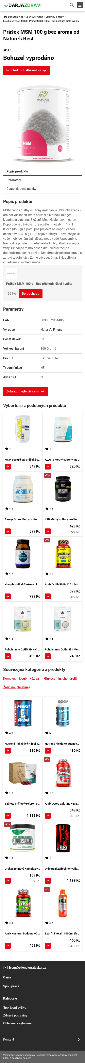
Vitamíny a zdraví (55, 17)
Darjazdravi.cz (15, 17)
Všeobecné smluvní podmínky (19, 1055)
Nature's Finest (51, 330)
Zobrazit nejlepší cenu (22, 391)
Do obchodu (30, 293)
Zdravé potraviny (15, 1015)
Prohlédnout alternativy (23, 70)
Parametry (14, 180)
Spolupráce (11, 986)
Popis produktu (17, 171)
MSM (24, 21)
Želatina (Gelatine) (16, 687)
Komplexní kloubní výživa (21, 678)
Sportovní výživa (34, 17)
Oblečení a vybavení (17, 1023)
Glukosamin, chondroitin (61, 678)
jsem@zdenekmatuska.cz (27, 967)
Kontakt (8, 1039)
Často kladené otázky (21, 189)
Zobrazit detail (8, 467)
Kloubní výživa (11, 21)
